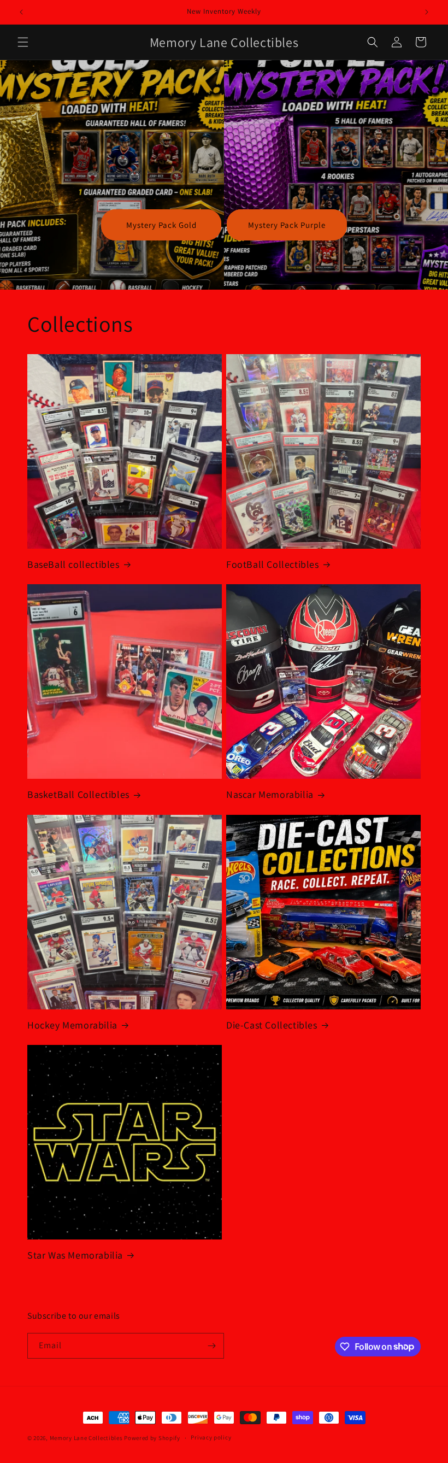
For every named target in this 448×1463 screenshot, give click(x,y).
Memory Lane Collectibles (86, 1438)
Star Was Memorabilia (75, 1255)
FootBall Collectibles (272, 564)
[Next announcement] (427, 12)
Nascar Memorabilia (270, 794)
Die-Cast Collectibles (271, 1025)
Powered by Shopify (152, 1438)
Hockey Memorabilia (72, 1025)
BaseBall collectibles (73, 564)
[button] (23, 42)
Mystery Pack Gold (161, 225)
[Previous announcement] (21, 12)
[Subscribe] (211, 1346)
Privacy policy (211, 1437)
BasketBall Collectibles (78, 794)
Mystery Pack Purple (287, 225)
